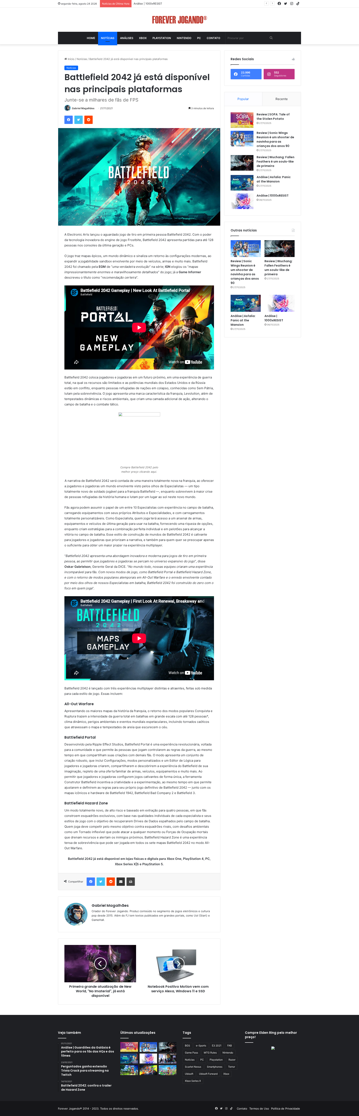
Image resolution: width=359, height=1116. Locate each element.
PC (199, 38)
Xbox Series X (193, 1080)
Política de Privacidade (285, 1108)
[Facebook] (68, 120)
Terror (231, 1066)
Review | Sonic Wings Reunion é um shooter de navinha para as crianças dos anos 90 (275, 139)
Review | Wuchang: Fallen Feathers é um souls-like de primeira (275, 161)
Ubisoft (189, 1073)
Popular (243, 99)
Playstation (161, 38)
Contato (213, 38)
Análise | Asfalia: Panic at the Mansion (274, 179)
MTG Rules (210, 1052)
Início (70, 59)
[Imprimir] (131, 881)
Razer (232, 1059)
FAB (229, 1045)
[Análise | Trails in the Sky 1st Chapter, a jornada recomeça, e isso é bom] (129, 1070)
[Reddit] (88, 120)
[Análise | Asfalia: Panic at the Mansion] (242, 183)
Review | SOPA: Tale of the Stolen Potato (273, 116)
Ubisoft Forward (208, 1073)
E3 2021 (216, 1045)
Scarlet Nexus (193, 1066)
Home (91, 38)
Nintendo (184, 38)
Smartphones (214, 1066)
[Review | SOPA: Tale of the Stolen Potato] (242, 120)
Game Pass (191, 1052)
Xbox (143, 38)
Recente (281, 99)
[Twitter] (78, 120)
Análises (126, 38)
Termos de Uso (259, 1108)
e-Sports (201, 1045)
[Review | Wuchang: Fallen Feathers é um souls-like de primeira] (242, 163)
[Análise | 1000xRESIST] (242, 201)
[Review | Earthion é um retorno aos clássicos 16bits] (148, 1070)
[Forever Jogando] (179, 19)
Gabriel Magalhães (83, 108)
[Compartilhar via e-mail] (121, 881)
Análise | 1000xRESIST (273, 195)
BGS (187, 1045)
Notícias (107, 38)
